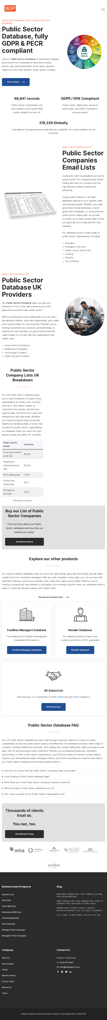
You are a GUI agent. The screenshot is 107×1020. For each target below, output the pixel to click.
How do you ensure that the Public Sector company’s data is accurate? (40, 770)
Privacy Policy (8, 981)
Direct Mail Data (9, 906)
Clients (5, 969)
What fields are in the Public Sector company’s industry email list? (37, 782)
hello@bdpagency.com (70, 967)
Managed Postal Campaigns (14, 936)
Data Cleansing (8, 924)
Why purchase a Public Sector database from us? (29, 788)
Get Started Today (24, 834)
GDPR (60, 697)
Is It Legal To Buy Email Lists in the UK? (79, 915)
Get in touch (13, 82)
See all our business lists (50, 597)
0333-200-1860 (66, 962)
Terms (4, 993)
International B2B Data (11, 912)
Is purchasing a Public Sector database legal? (27, 776)
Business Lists (8, 894)
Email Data (6, 900)
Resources (6, 987)
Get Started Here (24, 542)
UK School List (53, 707)
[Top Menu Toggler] (103, 9)
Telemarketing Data (10, 918)
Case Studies (7, 964)
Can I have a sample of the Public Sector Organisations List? (34, 794)
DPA (75, 697)
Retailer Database (80, 650)
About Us (6, 958)
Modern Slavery (9, 975)
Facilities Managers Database (26, 650)
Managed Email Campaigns (13, 930)
